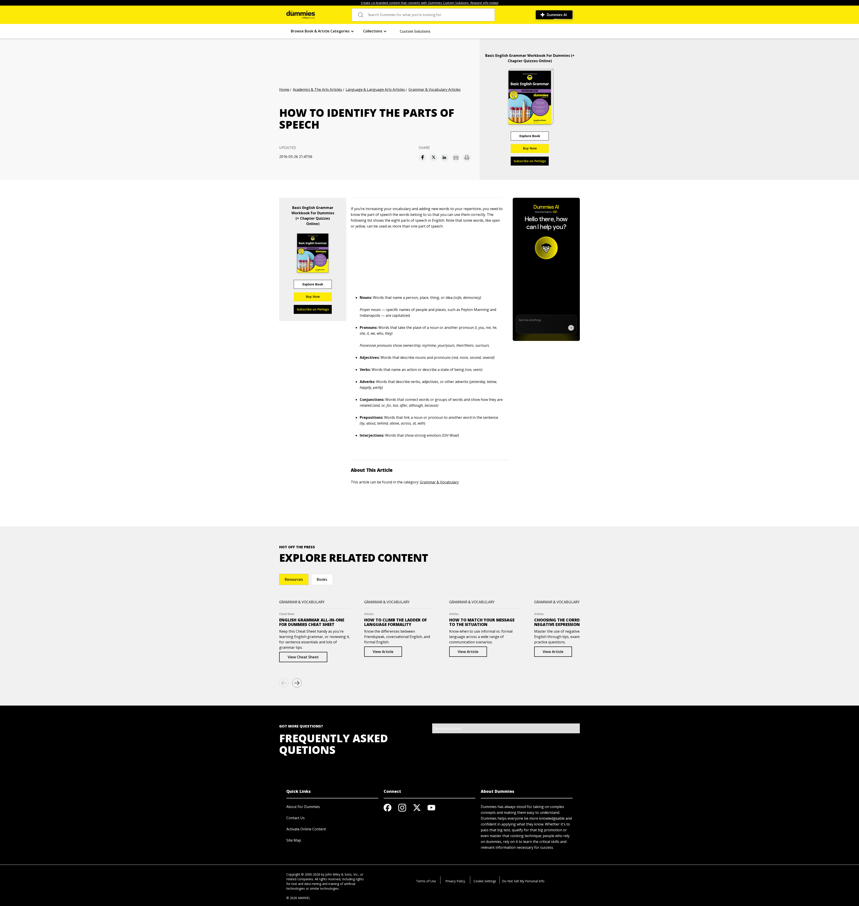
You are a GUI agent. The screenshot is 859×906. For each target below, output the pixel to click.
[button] (322, 31)
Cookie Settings (485, 881)
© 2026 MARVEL (298, 898)
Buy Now (530, 148)
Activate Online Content (306, 829)
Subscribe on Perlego (530, 161)
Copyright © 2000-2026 (303, 874)
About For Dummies (303, 806)
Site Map (293, 840)
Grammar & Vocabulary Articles (434, 89)
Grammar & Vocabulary (439, 482)
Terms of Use (426, 881)
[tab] (293, 579)
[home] (300, 15)
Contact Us (295, 817)
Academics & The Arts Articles (317, 89)
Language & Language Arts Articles (375, 89)
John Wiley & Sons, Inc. (341, 874)
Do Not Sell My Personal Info (523, 881)
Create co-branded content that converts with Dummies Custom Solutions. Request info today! (429, 3)
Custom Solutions (415, 31)
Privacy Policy (455, 881)
